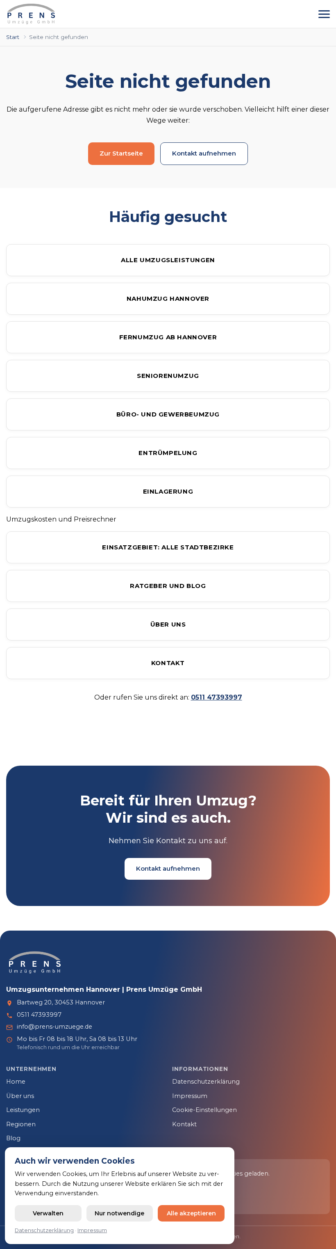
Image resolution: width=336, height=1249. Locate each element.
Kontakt (168, 663)
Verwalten (48, 1213)
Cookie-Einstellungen (204, 1110)
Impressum (189, 1096)
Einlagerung (168, 491)
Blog (13, 1138)
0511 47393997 (39, 1014)
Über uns (168, 624)
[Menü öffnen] (324, 14)
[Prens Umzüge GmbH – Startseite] (31, 14)
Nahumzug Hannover (168, 298)
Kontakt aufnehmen (204, 153)
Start (12, 37)
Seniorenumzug (168, 376)
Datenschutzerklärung (206, 1081)
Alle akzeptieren (191, 1213)
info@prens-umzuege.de (54, 1026)
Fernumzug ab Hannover (168, 337)
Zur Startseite (121, 153)
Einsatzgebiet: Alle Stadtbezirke (168, 547)
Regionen (21, 1124)
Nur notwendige (119, 1213)
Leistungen (23, 1110)
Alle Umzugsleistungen (168, 260)
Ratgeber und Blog (168, 586)
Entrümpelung (167, 453)
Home (15, 1081)
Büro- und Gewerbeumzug (168, 414)
